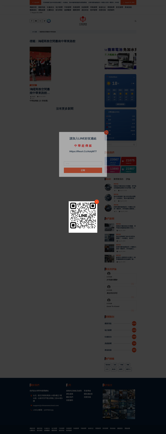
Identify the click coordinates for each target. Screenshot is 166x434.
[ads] (83, 215)
